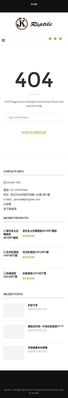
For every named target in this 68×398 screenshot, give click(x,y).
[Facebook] (22, 7)
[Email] (41, 7)
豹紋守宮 (33, 305)
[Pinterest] (36, 7)
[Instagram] (32, 7)
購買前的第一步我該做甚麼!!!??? (45, 326)
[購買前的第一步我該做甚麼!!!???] (13, 332)
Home (34, 4)
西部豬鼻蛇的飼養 (37, 347)
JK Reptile (34, 392)
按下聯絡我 (10, 208)
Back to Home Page (34, 132)
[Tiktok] (46, 7)
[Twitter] (27, 7)
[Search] (64, 40)
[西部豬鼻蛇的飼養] (13, 353)
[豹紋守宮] (13, 310)
